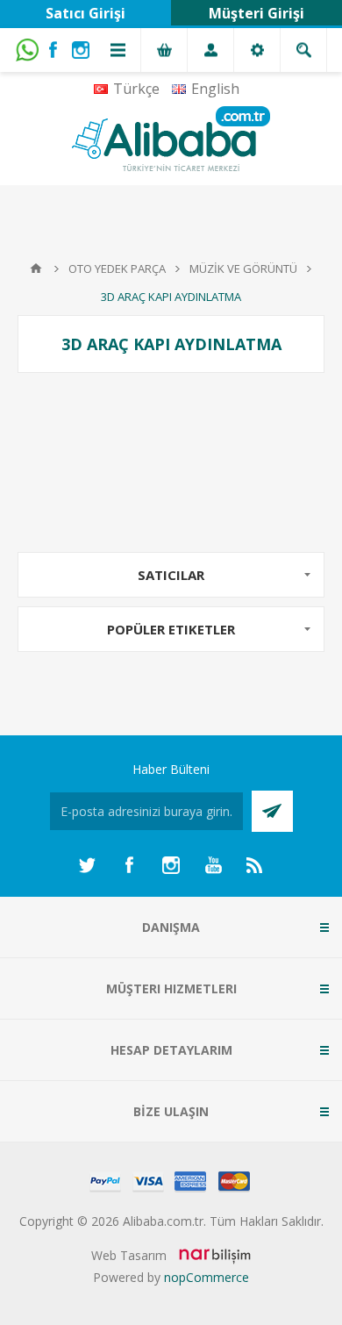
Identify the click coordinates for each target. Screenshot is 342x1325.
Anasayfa (36, 268)
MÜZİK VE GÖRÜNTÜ (243, 268)
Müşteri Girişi (256, 13)
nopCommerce (206, 1277)
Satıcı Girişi (85, 13)
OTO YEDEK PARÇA (117, 268)
